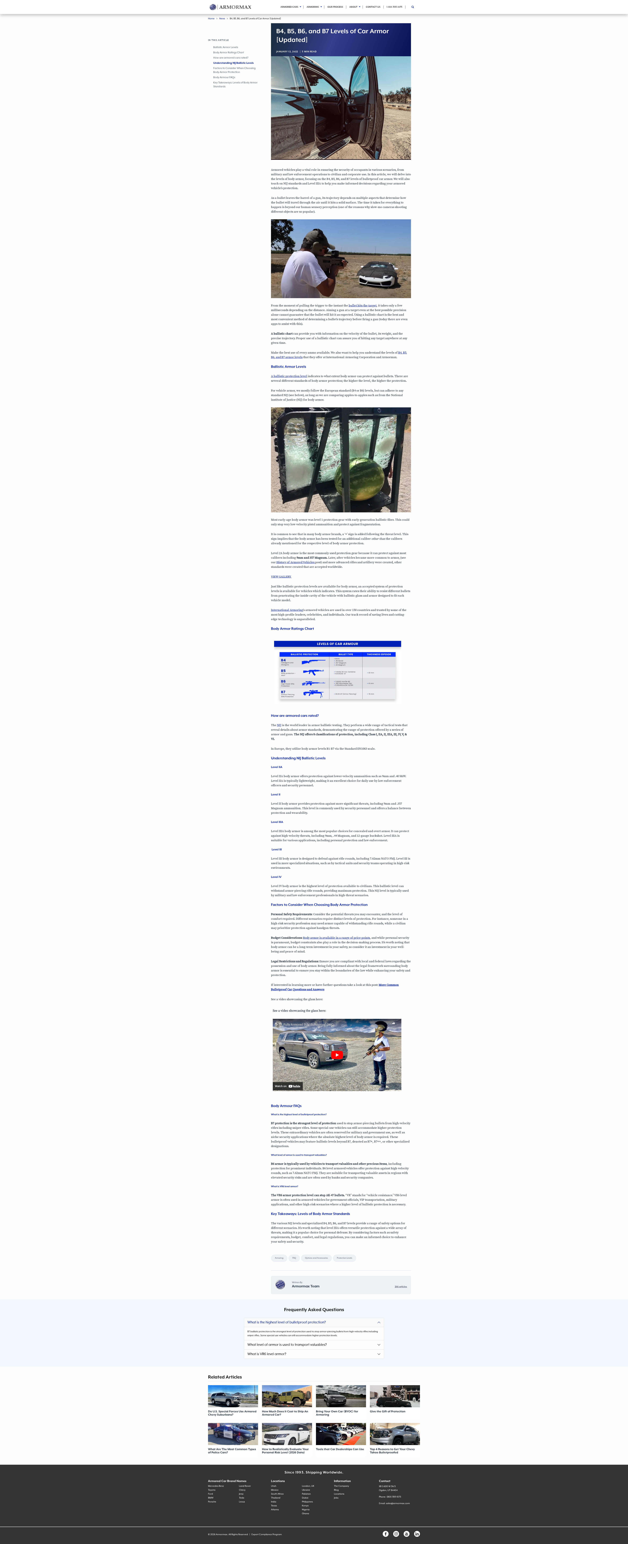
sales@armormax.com (398, 1503)
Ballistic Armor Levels (225, 47)
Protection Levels (344, 1258)
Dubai (305, 1498)
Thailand (275, 1498)
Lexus (242, 1501)
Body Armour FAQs (224, 77)
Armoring (313, 7)
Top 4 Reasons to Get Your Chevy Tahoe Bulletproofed (392, 1451)
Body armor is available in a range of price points (336, 938)
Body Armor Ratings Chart (228, 52)
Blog (336, 1490)
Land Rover (245, 1486)
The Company (341, 1486)
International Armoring (287, 610)
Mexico (275, 1490)
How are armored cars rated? (230, 57)
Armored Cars (289, 7)
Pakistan (306, 1494)
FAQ (294, 1258)
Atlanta (275, 1509)
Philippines (307, 1501)
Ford (210, 1494)
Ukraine (306, 1490)
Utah (273, 1486)
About (353, 7)
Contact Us (373, 7)
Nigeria (306, 1509)
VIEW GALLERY (281, 577)
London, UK (308, 1486)
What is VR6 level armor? (266, 1354)
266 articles (401, 1286)
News (222, 18)
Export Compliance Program (267, 1534)
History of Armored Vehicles (295, 562)
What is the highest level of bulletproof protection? (286, 1322)
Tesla (241, 1498)
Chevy (242, 1490)
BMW (210, 1498)
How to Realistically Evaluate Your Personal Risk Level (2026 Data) (285, 1451)
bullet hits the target (362, 305)
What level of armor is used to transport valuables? (287, 1345)
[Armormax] (230, 7)
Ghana (305, 1513)
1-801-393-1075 (394, 7)
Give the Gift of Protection (387, 1411)
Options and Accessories (316, 1258)
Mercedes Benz (216, 1486)
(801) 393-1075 (394, 1497)
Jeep (241, 1494)
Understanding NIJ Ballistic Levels (233, 63)
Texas (274, 1505)
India (273, 1501)
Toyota (211, 1490)
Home (211, 18)
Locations (339, 1494)
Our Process (335, 7)
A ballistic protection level (289, 376)
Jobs (336, 1498)
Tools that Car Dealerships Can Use (340, 1449)
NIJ (279, 725)
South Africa (277, 1494)
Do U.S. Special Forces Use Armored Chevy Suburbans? (232, 1413)
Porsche (212, 1501)
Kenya (305, 1505)
